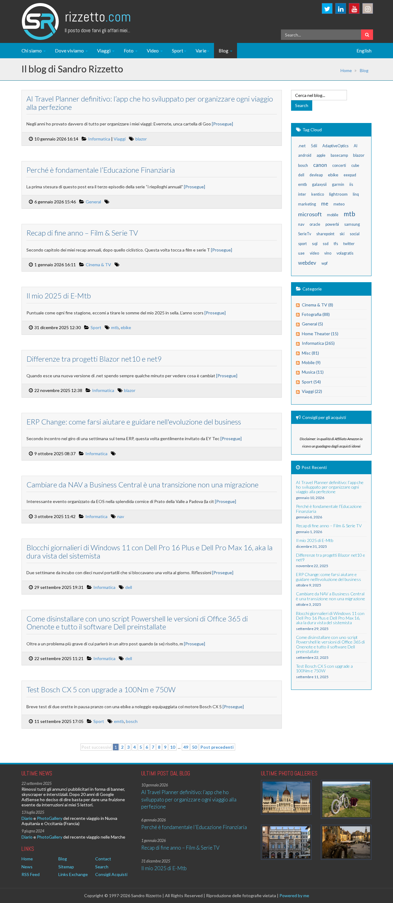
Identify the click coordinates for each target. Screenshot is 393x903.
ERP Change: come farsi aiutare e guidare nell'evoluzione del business (133, 421)
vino (327, 253)
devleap (316, 175)
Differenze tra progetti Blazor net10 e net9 (94, 358)
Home (346, 70)
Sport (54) (311, 381)
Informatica (99, 138)
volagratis (345, 253)
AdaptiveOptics (335, 146)
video (314, 253)
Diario (27, 818)
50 (194, 747)
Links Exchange (73, 874)
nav (120, 516)
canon (320, 165)
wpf (324, 263)
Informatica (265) (318, 343)
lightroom (338, 194)
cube (355, 165)
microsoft (310, 214)
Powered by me (294, 895)
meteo (338, 204)
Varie (201, 50)
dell (128, 587)
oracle (314, 224)
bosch (132, 721)
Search (101, 866)
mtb (115, 327)
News (27, 866)
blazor (141, 138)
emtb (119, 721)
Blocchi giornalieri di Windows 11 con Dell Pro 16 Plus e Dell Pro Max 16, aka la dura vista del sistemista (149, 551)
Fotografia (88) (316, 314)
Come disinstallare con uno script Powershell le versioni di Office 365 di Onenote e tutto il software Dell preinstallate (137, 622)
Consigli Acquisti (111, 874)
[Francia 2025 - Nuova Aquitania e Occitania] (346, 842)
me (324, 203)
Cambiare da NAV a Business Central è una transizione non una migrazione (142, 484)
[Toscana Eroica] (346, 799)
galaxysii (319, 184)
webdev (307, 262)
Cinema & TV (98, 264)
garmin (338, 184)
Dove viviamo (70, 50)
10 (172, 747)
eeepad (350, 175)
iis (351, 184)
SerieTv (304, 234)
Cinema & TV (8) (317, 304)
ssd (326, 243)
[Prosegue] (222, 123)
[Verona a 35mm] (286, 842)
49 (185, 747)
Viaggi (104, 50)
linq (356, 194)
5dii (314, 146)
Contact (103, 858)
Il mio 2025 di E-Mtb (58, 295)
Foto (129, 50)
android (304, 155)
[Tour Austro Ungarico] (286, 797)
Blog (224, 50)
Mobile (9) (311, 362)
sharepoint (325, 234)
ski (342, 234)
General (93, 201)
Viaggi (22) (312, 391)
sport (302, 243)
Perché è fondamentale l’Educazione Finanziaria (100, 169)
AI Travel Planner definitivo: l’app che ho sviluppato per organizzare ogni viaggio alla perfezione (149, 102)
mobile (332, 215)
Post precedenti (217, 747)
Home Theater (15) (320, 333)
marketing (307, 204)
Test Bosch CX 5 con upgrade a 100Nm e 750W (101, 689)
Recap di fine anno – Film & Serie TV (82, 232)
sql (314, 243)
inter (302, 194)
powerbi (332, 224)
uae (301, 253)
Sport (177, 50)
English (364, 50)
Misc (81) (310, 352)
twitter (349, 243)
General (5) (312, 323)
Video (153, 50)
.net (302, 145)
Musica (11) (313, 372)
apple (321, 155)
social (355, 234)
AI (355, 146)
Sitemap (66, 866)
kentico (317, 194)
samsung (352, 224)
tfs (336, 243)
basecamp (339, 155)
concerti (339, 165)
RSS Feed (30, 874)
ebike (126, 327)
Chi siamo (32, 50)
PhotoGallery (49, 818)
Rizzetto (98, 16)
